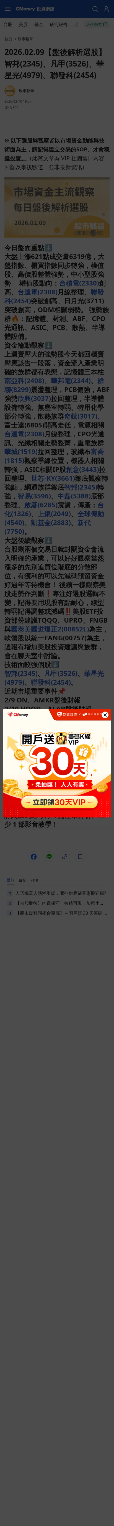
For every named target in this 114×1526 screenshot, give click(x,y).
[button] (105, 715)
